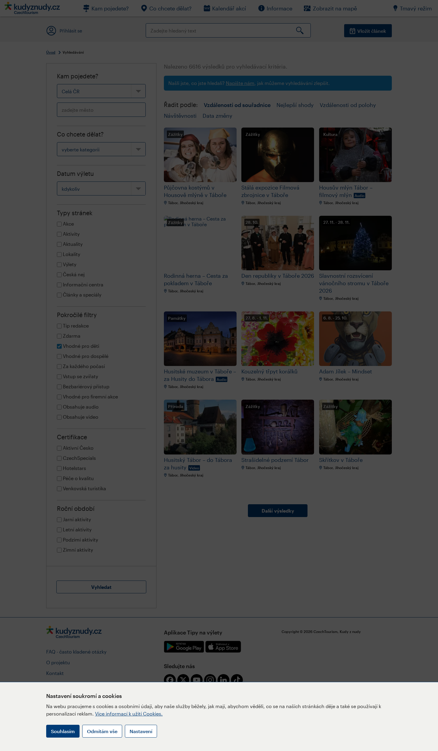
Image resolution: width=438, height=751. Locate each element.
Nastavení (141, 731)
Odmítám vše (102, 731)
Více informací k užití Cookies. (129, 713)
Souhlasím (63, 731)
